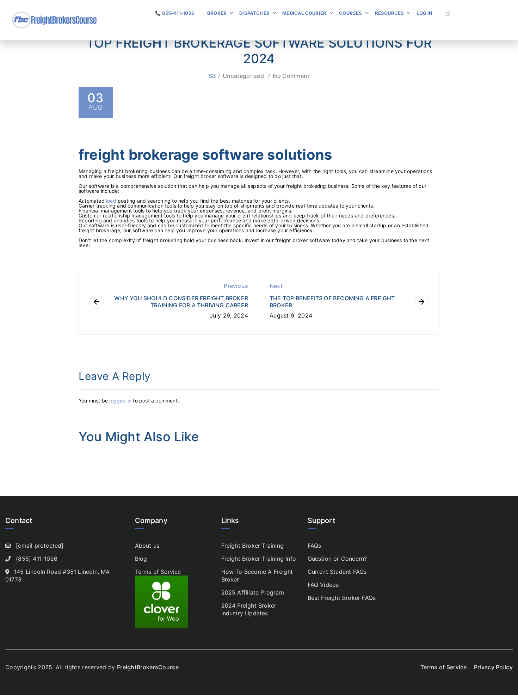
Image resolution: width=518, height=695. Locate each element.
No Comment (291, 75)
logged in (120, 401)
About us (147, 545)
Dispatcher (254, 13)
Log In (424, 13)
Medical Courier (304, 13)
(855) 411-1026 (36, 558)
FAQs (314, 545)
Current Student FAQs (337, 571)
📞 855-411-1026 (175, 13)
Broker (217, 13)
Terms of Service (158, 571)
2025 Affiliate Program (252, 592)
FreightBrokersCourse (148, 667)
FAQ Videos (323, 584)
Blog (141, 558)
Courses (350, 13)
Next (276, 285)
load (112, 201)
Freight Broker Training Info (258, 558)
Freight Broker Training (252, 545)
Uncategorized (243, 75)
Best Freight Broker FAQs (342, 597)
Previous (236, 285)
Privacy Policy (493, 667)
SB (212, 75)
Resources (389, 13)
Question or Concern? (337, 558)
